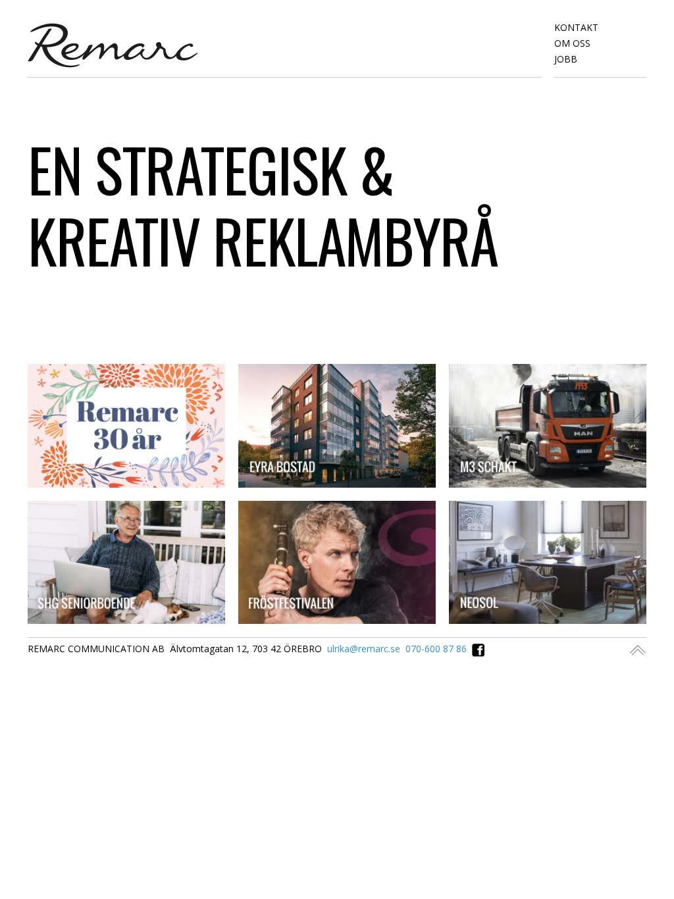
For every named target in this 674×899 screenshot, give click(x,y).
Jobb (565, 59)
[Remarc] (113, 44)
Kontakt (576, 27)
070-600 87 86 (436, 648)
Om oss (572, 43)
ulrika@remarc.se (363, 648)
